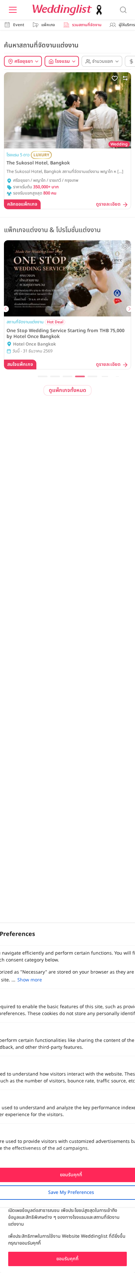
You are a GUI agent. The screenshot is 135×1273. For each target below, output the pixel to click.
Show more (29, 979)
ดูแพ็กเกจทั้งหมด (67, 390)
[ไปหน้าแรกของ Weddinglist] (68, 10)
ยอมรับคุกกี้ (67, 1258)
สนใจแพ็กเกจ (20, 364)
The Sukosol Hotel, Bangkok (38, 163)
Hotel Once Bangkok (34, 344)
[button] (43, 376)
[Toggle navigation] (13, 10)
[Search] (123, 10)
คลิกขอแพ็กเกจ (22, 204)
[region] (67, 1231)
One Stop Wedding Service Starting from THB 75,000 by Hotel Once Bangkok (66, 334)
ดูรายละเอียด (108, 204)
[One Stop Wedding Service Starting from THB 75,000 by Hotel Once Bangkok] (67, 278)
